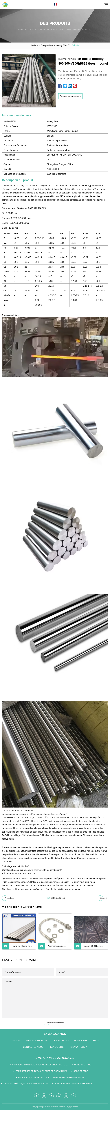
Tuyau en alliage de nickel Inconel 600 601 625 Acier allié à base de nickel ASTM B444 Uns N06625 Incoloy (22, 947)
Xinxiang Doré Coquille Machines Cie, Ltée (25, 1083)
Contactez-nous (33, 1047)
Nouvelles (80, 1040)
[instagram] (66, 1095)
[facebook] (36, 1095)
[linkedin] (44, 1095)
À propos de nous (36, 1040)
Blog (96, 1040)
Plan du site (56, 1047)
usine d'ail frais (82, 1065)
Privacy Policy (78, 1047)
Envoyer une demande (70, 96)
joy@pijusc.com (72, 1107)
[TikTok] (73, 1095)
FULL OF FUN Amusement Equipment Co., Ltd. (77, 1083)
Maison (34, 45)
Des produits (47, 45)
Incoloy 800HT (62, 45)
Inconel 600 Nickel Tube (92, 947)
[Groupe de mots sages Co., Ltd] (5, 4)
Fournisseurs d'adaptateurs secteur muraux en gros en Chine (51, 1077)
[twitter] (51, 1095)
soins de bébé (81, 1071)
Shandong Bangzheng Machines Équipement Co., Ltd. (40, 1065)
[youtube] (58, 1095)
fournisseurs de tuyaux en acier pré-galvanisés (41, 1071)
